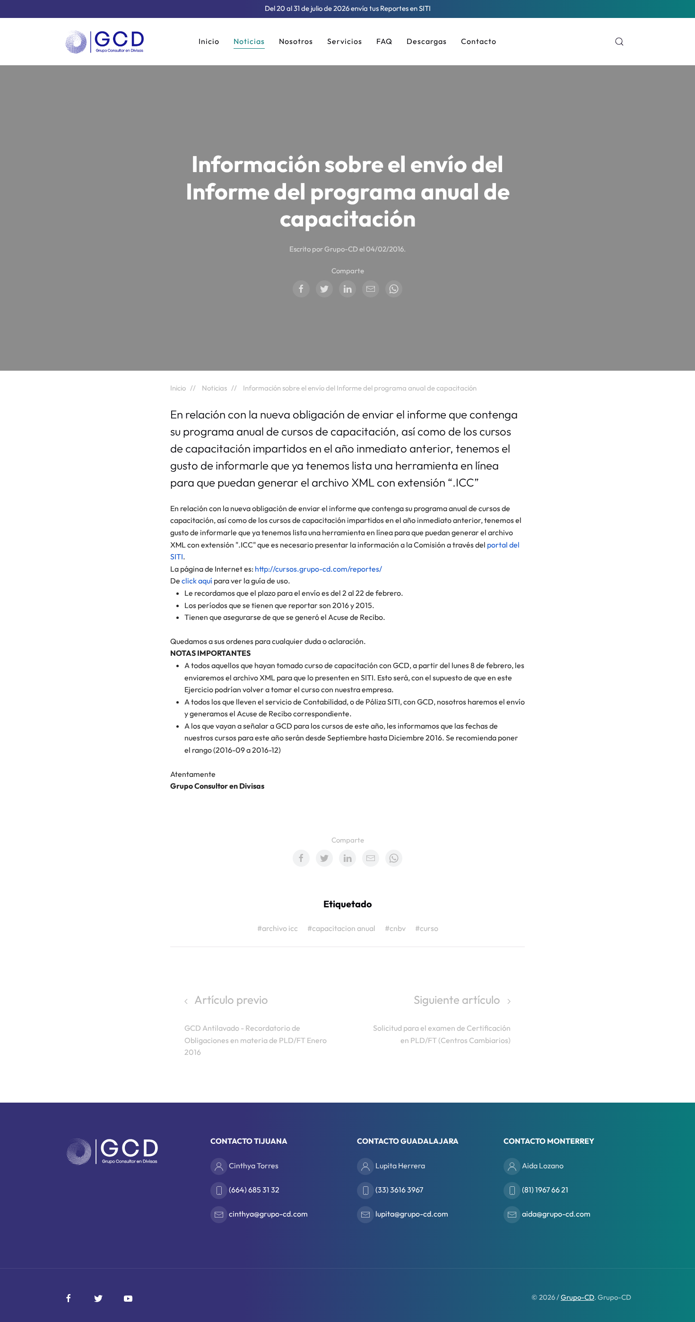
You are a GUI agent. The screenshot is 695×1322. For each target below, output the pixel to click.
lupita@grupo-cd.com (411, 1213)
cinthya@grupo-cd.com (267, 1213)
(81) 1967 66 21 (544, 1189)
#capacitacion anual (341, 928)
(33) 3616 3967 (398, 1189)
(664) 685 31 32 (253, 1189)
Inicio (209, 41)
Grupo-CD (577, 1297)
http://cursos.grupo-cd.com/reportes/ (318, 569)
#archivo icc (277, 928)
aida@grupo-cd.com (556, 1213)
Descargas (427, 41)
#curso (426, 928)
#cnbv (395, 928)
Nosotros (296, 41)
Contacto (478, 41)
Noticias (249, 41)
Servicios (344, 41)
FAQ (384, 41)
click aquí (198, 580)
